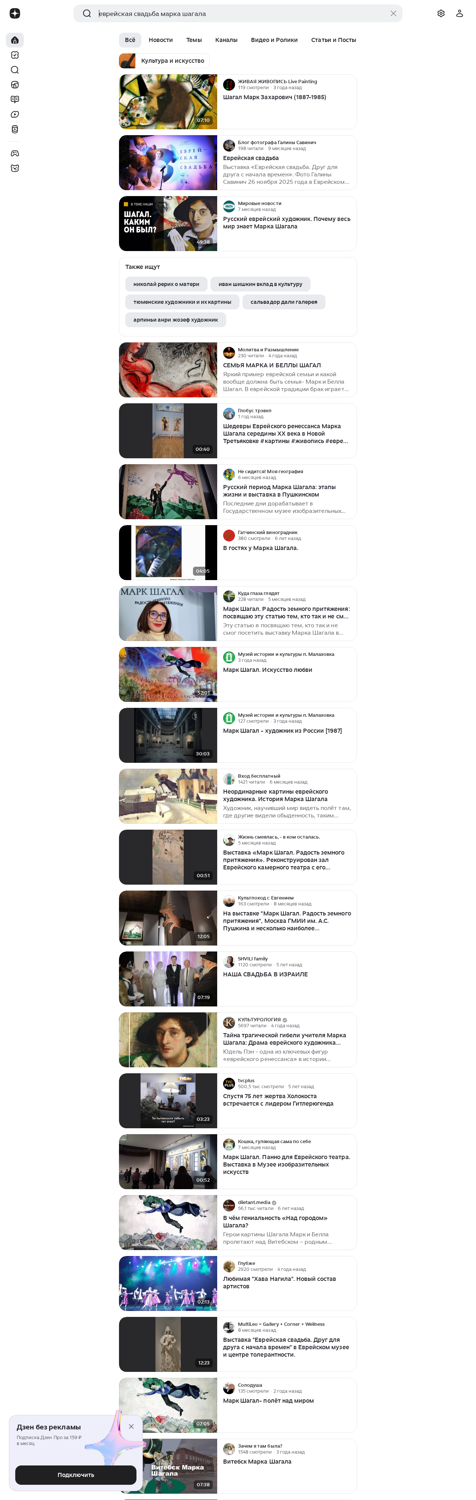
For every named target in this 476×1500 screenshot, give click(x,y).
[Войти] (459, 13)
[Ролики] (15, 129)
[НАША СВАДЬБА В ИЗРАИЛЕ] (168, 979)
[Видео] (15, 114)
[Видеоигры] (15, 153)
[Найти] (15, 69)
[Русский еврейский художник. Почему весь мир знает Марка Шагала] (168, 223)
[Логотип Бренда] (15, 13)
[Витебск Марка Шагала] (168, 1466)
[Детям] (15, 168)
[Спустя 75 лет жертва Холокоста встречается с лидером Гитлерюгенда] (168, 1101)
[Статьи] (15, 99)
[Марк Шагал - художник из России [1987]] (168, 735)
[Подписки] (15, 55)
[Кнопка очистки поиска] (393, 13)
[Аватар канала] (229, 85)
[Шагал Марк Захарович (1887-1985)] (168, 102)
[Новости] (15, 84)
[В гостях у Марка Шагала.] (168, 552)
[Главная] (15, 40)
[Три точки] (350, 84)
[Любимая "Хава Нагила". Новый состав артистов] (168, 1283)
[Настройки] (441, 13)
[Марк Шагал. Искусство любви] (168, 674)
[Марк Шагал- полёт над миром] (168, 1405)
